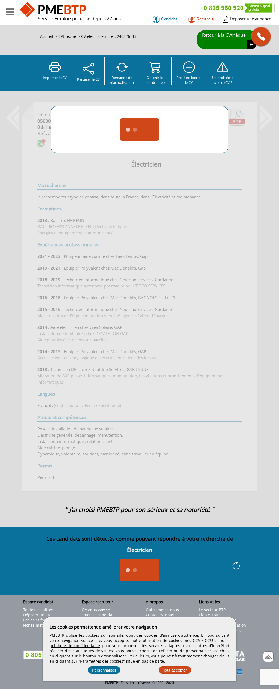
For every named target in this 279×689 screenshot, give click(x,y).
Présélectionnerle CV (189, 80)
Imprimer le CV (55, 77)
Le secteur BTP (212, 609)
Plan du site (209, 614)
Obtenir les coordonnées (155, 80)
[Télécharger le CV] (237, 124)
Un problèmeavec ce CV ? (222, 80)
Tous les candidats (99, 614)
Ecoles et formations (41, 620)
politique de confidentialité (75, 645)
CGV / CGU (203, 640)
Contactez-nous (160, 614)
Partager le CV (88, 79)
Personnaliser (104, 670)
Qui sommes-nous (162, 609)
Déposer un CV (36, 614)
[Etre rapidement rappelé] (259, 36)
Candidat (168, 19)
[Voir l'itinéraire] (41, 144)
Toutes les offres (38, 609)
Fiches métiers (36, 625)
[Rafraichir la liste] (236, 566)
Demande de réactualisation (122, 80)
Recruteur (204, 19)
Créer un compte (96, 610)
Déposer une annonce (250, 18)
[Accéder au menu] (10, 11)
